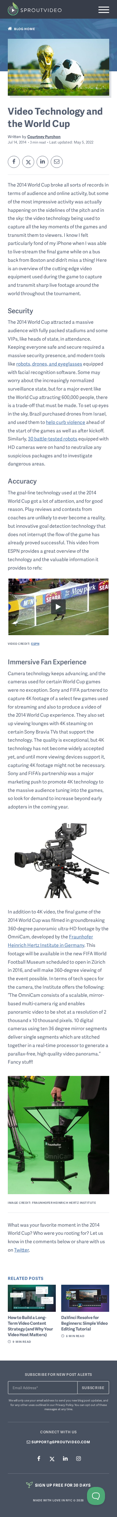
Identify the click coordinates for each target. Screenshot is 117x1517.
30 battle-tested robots (52, 438)
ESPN (35, 643)
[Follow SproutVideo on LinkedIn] (65, 1459)
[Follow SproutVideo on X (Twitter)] (51, 1459)
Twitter (21, 1250)
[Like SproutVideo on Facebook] (38, 1459)
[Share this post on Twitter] (28, 162)
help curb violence (65, 422)
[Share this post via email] (57, 162)
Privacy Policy (64, 1405)
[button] (103, 9)
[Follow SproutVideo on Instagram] (78, 1459)
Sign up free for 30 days (62, 1485)
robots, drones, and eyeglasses (49, 363)
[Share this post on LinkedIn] (43, 162)
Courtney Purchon (44, 136)
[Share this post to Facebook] (14, 162)
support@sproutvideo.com (60, 1441)
